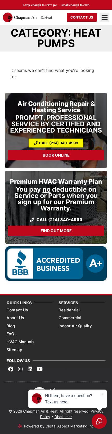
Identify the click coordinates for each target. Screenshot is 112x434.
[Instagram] (20, 369)
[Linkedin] (30, 369)
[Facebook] (11, 369)
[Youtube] (39, 369)
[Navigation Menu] (104, 17)
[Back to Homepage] (28, 17)
